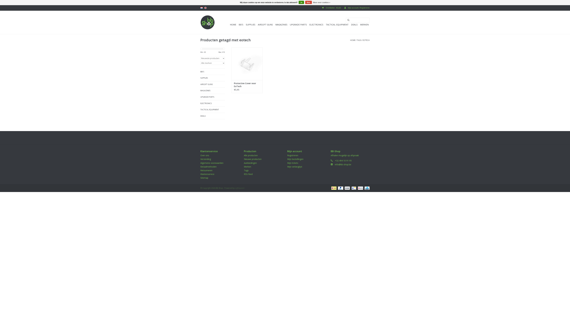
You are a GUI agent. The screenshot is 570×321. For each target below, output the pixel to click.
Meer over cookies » (321, 2)
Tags (359, 40)
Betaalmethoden (208, 166)
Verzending (205, 159)
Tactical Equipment (337, 24)
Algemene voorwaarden (211, 163)
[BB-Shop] (207, 22)
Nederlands (201, 8)
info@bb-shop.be (343, 164)
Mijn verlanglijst (294, 166)
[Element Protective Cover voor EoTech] (247, 63)
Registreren (292, 155)
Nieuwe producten (253, 159)
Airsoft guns (265, 24)
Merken (364, 24)
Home (233, 24)
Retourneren (206, 170)
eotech (366, 40)
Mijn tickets (292, 163)
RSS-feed (248, 174)
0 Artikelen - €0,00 (333, 8)
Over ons (204, 155)
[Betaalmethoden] (333, 188)
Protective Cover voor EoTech (245, 85)
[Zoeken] (347, 20)
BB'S (241, 24)
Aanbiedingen (250, 163)
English (205, 8)
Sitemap (204, 177)
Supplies (250, 24)
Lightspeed (239, 188)
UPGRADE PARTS (298, 24)
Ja (301, 2)
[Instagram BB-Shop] (287, 138)
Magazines (281, 24)
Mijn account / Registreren (358, 8)
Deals (354, 24)
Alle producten (251, 155)
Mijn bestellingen (295, 159)
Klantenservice (207, 174)
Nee (308, 2)
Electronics (316, 24)
